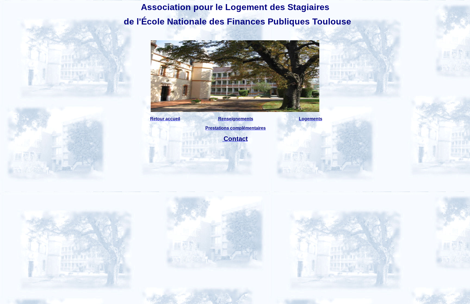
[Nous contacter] (223, 139)
